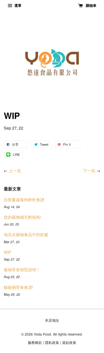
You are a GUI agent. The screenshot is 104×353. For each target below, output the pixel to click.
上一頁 (15, 170)
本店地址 (52, 320)
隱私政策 (52, 342)
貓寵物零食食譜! (18, 287)
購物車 (90, 5)
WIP (7, 252)
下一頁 (89, 170)
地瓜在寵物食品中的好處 (26, 234)
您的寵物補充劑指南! (22, 217)
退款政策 (69, 342)
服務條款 (35, 342)
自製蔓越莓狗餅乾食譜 (24, 200)
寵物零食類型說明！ (22, 269)
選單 (17, 5)
